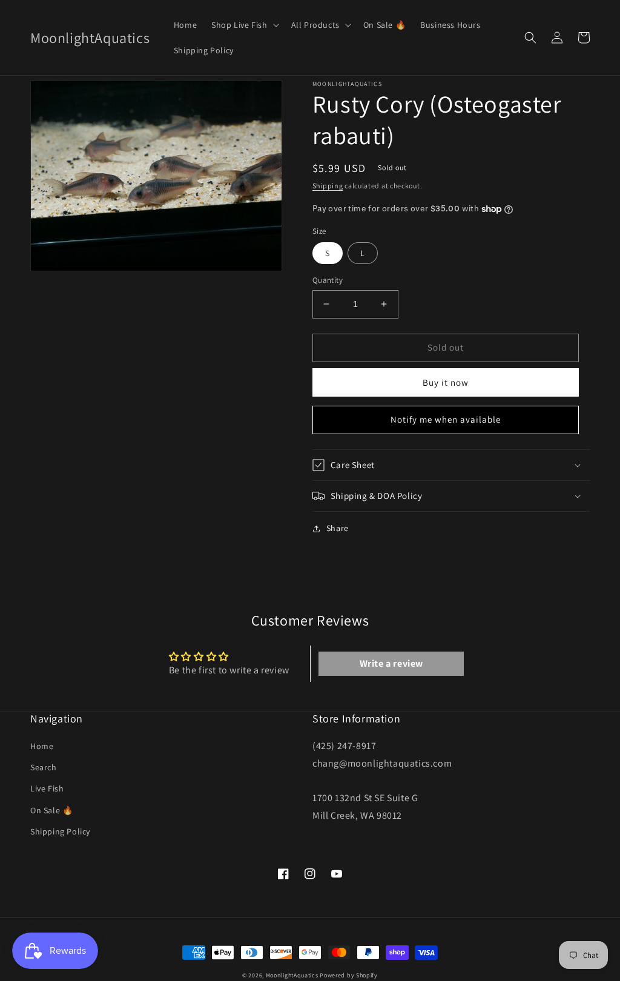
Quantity (327, 280)
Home (41, 746)
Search (43, 767)
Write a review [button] (391, 663)
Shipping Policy (60, 831)
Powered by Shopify (349, 975)
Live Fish (47, 788)
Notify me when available (446, 419)
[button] (243, 25)
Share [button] (337, 528)
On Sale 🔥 (51, 810)
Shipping (327, 185)
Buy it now (446, 382)
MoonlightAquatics (292, 975)
